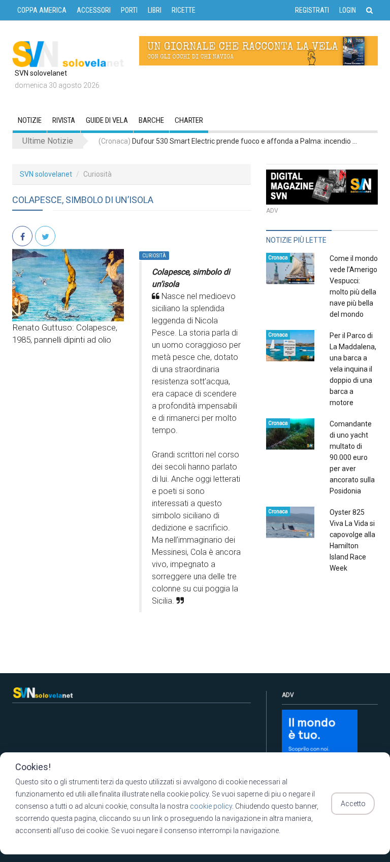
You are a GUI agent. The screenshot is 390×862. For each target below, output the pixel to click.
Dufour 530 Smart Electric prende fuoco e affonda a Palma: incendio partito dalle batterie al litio (228, 141)
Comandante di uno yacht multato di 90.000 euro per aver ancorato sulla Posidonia (352, 457)
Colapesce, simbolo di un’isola (82, 199)
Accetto (353, 804)
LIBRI (154, 10)
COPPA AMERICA (42, 10)
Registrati (312, 10)
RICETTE (184, 10)
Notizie (30, 120)
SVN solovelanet (46, 174)
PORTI (129, 10)
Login (347, 10)
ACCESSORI (94, 10)
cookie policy (211, 806)
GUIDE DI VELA (107, 120)
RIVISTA (63, 120)
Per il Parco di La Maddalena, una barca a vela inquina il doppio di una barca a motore (353, 369)
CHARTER (189, 120)
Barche (151, 120)
